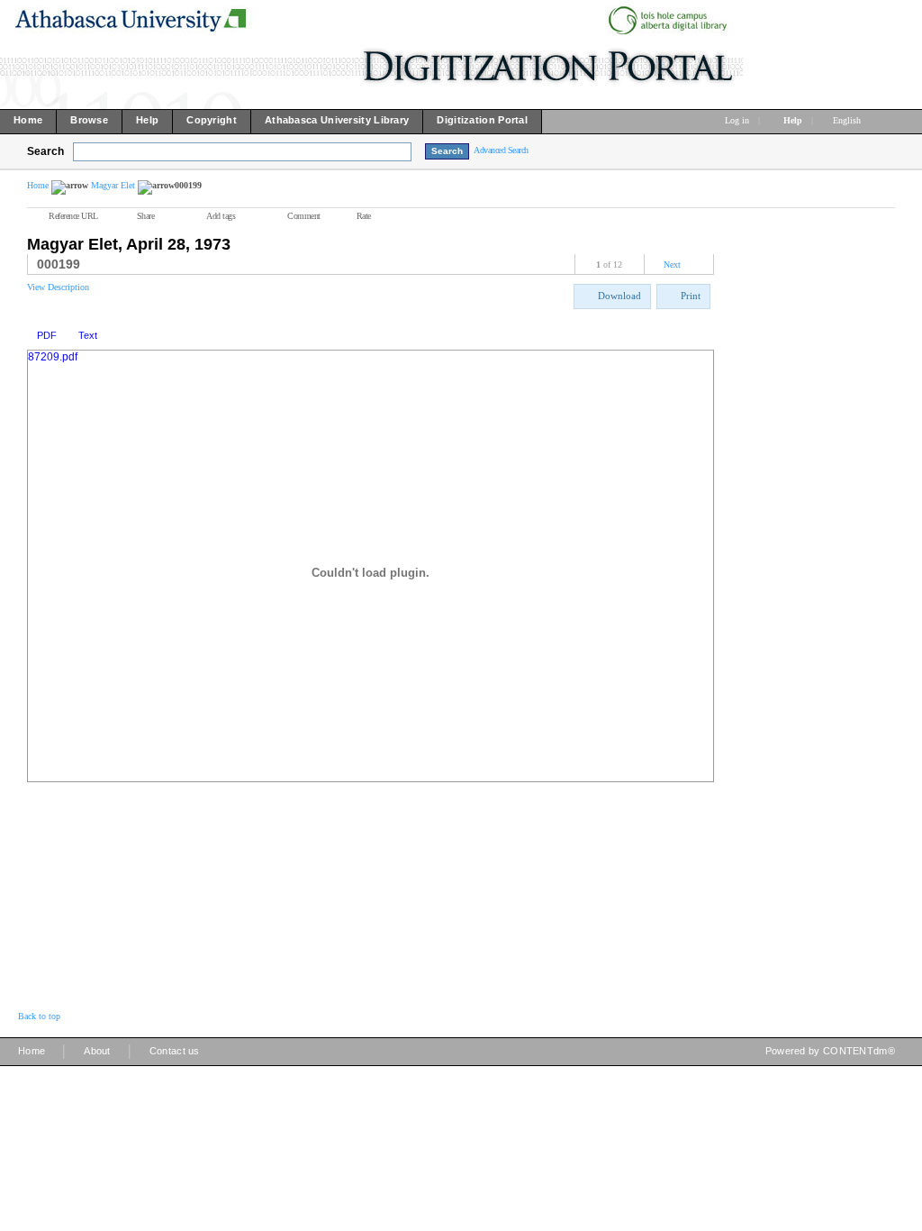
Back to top (39, 1016)
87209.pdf (52, 357)
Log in (737, 120)
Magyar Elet (113, 185)
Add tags (220, 216)
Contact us (174, 1050)
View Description (58, 287)
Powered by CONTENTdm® (830, 1050)
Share (146, 216)
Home (38, 185)
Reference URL (73, 216)
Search (45, 151)
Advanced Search (501, 150)
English (848, 120)
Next (672, 264)
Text (87, 335)
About (97, 1050)
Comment (304, 216)
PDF (47, 335)
